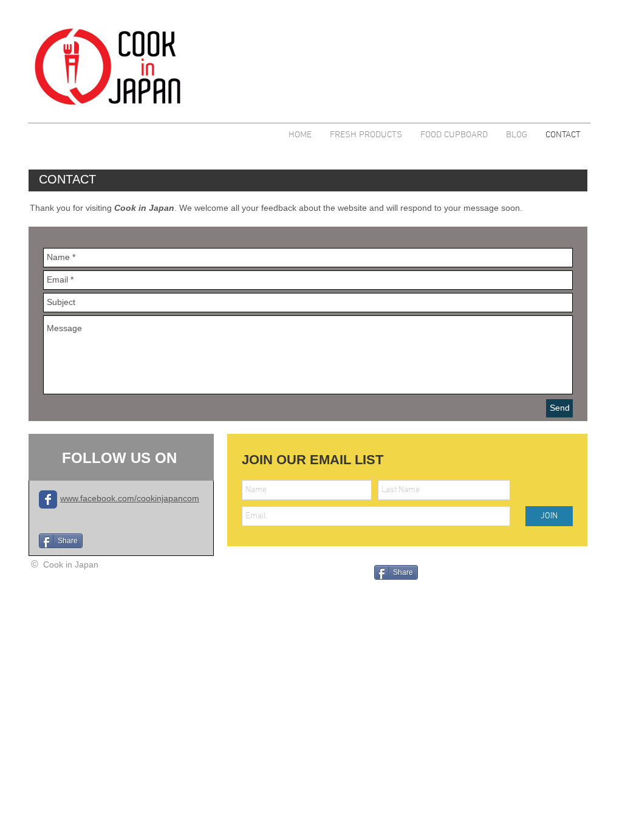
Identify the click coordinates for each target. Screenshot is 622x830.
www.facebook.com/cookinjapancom (129, 498)
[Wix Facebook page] (48, 499)
